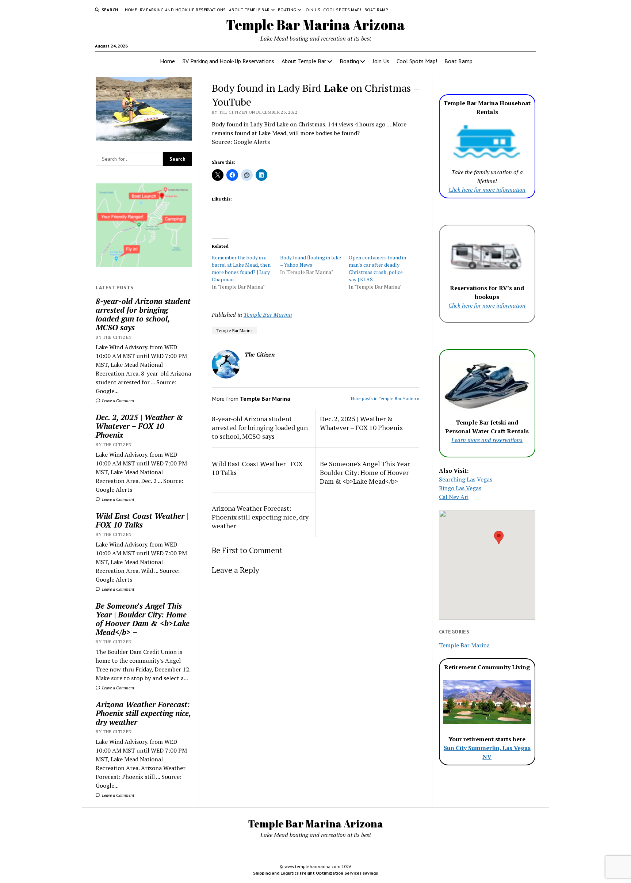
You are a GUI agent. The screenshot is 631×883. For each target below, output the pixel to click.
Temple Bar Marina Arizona (315, 24)
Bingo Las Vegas (460, 488)
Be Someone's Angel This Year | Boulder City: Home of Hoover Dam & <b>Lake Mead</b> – (143, 618)
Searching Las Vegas (465, 479)
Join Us (313, 9)
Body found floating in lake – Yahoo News (310, 261)
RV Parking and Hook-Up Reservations (183, 9)
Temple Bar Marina (268, 315)
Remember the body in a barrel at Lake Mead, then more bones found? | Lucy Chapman (241, 268)
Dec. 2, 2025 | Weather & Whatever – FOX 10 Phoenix (139, 426)
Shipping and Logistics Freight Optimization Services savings (315, 873)
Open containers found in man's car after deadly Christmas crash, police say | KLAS (377, 268)
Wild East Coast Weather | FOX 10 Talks (142, 520)
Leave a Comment (117, 400)
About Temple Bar (249, 9)
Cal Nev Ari (454, 497)
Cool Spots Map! (342, 9)
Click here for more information (486, 190)
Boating (287, 9)
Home (131, 9)
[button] (499, 537)
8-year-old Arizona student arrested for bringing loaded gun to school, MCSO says (143, 314)
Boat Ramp (376, 9)
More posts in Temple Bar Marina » (385, 398)
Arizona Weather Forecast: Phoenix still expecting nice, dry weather (143, 713)
